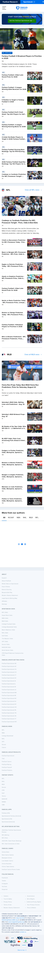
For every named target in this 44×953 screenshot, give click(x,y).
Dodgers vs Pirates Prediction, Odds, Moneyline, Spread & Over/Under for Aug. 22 (13, 452)
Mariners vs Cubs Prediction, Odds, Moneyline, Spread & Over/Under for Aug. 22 (12, 489)
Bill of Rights (31, 899)
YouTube (4, 886)
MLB (31, 518)
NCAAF (11, 518)
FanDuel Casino (6, 761)
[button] (22, 21)
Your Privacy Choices (33, 905)
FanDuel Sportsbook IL (9, 684)
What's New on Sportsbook (10, 583)
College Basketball (7, 736)
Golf (3, 793)
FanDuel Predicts (7, 770)
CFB (3, 790)
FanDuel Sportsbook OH (9, 707)
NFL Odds (5, 612)
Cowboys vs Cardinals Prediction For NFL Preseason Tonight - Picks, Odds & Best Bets (14, 176)
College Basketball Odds (9, 627)
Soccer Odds (6, 644)
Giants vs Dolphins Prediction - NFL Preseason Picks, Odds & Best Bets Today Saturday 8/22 (13, 278)
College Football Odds (8, 624)
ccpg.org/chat (20, 918)
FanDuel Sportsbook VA (9, 716)
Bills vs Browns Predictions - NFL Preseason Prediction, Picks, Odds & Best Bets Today (14, 338)
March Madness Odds (8, 630)
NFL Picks (5, 838)
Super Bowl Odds (7, 615)
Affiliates (4, 601)
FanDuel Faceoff (7, 767)
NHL (24, 518)
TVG (3, 758)
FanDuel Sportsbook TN (9, 713)
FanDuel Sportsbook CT (9, 675)
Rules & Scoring (6, 589)
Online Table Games (8, 866)
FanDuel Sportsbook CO (9, 672)
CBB (3, 805)
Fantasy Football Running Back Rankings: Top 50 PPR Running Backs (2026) (13, 151)
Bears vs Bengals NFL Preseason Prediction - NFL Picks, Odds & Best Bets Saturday (14, 254)
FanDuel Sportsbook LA (9, 689)
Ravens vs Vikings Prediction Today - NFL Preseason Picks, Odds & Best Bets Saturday (12, 314)
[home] (22, 8)
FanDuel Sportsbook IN (9, 687)
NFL (36, 518)
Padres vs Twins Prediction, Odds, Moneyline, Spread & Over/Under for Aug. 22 (12, 501)
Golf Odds (5, 635)
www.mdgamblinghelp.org (16, 922)
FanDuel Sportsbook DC (9, 678)
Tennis (4, 796)
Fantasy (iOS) (6, 813)
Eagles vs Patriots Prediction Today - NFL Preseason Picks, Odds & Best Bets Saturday (12, 266)
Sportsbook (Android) (8, 822)
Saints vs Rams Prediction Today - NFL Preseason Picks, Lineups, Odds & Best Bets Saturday (13, 302)
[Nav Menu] (4, 8)
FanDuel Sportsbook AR (9, 663)
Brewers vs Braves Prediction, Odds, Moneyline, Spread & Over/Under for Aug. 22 (13, 464)
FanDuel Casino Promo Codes (11, 869)
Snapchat (4, 889)
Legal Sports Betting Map (9, 598)
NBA (18, 518)
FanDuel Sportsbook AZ (9, 666)
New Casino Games (8, 855)
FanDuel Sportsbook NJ (9, 701)
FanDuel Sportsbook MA (9, 692)
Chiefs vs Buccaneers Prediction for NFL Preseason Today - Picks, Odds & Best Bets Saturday (14, 242)
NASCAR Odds (6, 647)
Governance (31, 896)
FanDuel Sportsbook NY (9, 704)
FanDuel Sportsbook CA (9, 669)
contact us (23, 932)
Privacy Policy (8, 902)
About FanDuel (6, 581)
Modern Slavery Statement (10, 595)
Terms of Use (8, 905)
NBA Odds (5, 618)
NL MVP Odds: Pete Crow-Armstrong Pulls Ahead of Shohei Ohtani (14, 440)
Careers (6, 896)
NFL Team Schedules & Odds (11, 843)
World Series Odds (7, 650)
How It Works (6, 586)
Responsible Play (7, 592)
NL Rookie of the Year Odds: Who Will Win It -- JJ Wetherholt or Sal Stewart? (14, 428)
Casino (4, 747)
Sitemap (4, 604)
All (4, 518)
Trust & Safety (8, 899)
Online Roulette (6, 863)
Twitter (4, 880)
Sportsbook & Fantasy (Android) (11, 816)
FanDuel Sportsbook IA (9, 681)
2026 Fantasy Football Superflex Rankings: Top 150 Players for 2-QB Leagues (13, 164)
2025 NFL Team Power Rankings (11, 841)
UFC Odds (5, 641)
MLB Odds (5, 621)
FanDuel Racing (6, 764)
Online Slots (5, 852)
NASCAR (4, 799)
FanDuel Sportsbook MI (9, 695)
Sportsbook (28, 2)
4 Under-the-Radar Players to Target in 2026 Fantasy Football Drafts (13, 139)
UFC (3, 741)
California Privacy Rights (34, 902)
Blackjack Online (7, 858)
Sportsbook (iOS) (7, 819)
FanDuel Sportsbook (8, 755)
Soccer (4, 744)
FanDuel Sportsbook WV (9, 721)
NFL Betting (5, 835)
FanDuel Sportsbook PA (9, 710)
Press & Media (31, 907)
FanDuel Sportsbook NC (9, 698)
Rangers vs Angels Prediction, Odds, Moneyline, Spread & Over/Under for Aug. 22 (13, 476)
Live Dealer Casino (7, 861)
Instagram (5, 883)
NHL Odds (5, 633)
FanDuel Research (10, 2)
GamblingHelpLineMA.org (10, 920)
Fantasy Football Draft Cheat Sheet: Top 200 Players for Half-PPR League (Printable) (13, 114)
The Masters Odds (7, 638)
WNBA (4, 802)
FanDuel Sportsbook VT (9, 719)
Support (4, 578)
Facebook (5, 878)
